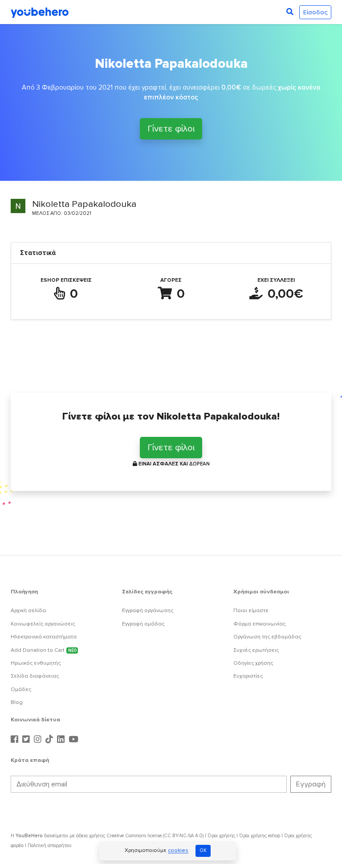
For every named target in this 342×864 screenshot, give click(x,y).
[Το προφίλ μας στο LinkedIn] (62, 739)
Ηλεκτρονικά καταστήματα (44, 637)
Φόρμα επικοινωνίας (259, 624)
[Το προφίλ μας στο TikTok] (50, 739)
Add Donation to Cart (44, 650)
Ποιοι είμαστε (251, 610)
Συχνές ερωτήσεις (256, 650)
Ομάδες (21, 689)
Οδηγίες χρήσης (253, 663)
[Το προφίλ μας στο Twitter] (27, 739)
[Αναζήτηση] (289, 12)
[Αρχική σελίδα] (39, 12)
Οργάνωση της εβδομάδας (267, 637)
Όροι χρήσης (221, 836)
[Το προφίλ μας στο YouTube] (73, 739)
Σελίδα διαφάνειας (35, 676)
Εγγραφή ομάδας (143, 624)
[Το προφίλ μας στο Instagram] (39, 739)
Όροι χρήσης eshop (259, 836)
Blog (17, 702)
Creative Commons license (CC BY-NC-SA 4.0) (155, 836)
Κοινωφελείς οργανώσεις (43, 624)
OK (203, 850)
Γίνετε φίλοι (171, 127)
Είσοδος (315, 12)
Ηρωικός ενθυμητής (36, 663)
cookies (178, 851)
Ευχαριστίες (248, 676)
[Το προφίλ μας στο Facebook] (15, 739)
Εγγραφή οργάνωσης (147, 610)
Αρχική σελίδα (28, 610)
